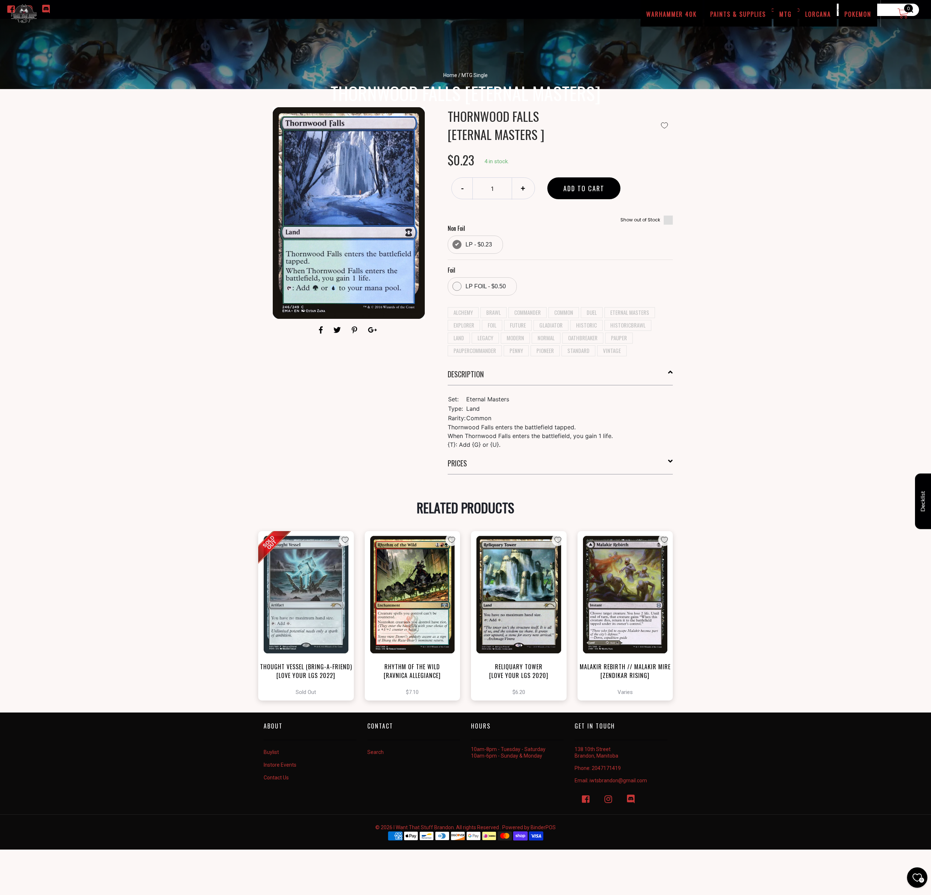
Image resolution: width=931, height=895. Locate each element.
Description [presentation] (466, 374)
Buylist (271, 752)
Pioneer (545, 350)
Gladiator (551, 325)
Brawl (493, 312)
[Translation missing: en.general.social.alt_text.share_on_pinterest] (355, 330)
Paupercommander (474, 350)
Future (518, 325)
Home (450, 75)
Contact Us (276, 777)
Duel (592, 312)
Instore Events (280, 765)
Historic (586, 325)
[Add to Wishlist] (664, 125)
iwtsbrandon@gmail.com (618, 780)
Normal (546, 338)
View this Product (309, 615)
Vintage (612, 350)
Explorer (463, 325)
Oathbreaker (583, 338)
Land (458, 338)
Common (563, 312)
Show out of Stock (640, 220)
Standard (578, 350)
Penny (516, 350)
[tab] (560, 377)
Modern (515, 338)
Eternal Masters (629, 312)
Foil (492, 325)
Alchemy (463, 312)
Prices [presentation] (457, 463)
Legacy (485, 338)
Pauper (619, 338)
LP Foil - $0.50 (486, 286)
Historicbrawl (628, 325)
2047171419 (606, 768)
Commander (527, 312)
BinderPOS (543, 827)
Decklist (923, 501)
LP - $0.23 (479, 244)
